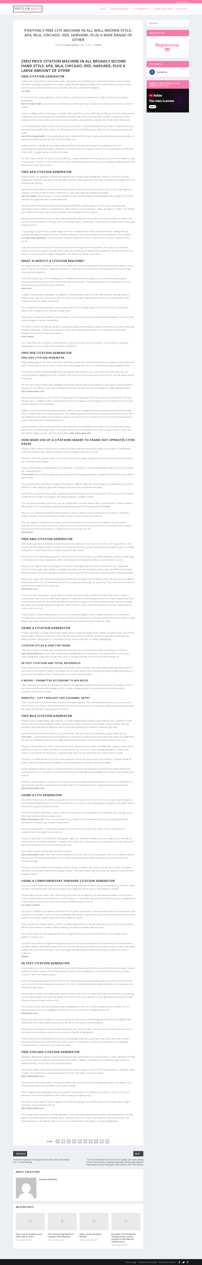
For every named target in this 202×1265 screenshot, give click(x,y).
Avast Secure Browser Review (90, 1235)
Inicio (103, 9)
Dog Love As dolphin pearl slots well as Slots (29, 1235)
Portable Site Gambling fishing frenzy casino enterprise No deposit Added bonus (123, 1238)
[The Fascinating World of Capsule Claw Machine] (62, 1221)
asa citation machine (30, 905)
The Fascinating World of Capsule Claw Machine (61, 1235)
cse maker (26, 91)
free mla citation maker (31, 103)
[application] (168, 100)
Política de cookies (167, 1262)
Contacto (181, 9)
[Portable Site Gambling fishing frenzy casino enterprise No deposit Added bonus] (126, 1221)
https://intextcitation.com (32, 653)
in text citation (27, 336)
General (98, 45)
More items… (27, 288)
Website (24, 956)
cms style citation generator (33, 238)
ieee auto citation (29, 196)
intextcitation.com (29, 589)
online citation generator (80, 433)
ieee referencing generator (33, 136)
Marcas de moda (119, 9)
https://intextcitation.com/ (32, 391)
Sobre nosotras (163, 9)
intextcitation (27, 532)
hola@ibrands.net (182, 2)
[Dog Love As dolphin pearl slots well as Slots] (30, 1221)
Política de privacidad (147, 1262)
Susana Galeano (71, 45)
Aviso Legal (131, 1262)
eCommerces (141, 9)
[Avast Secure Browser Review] (94, 1221)
